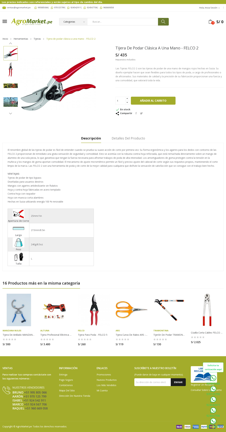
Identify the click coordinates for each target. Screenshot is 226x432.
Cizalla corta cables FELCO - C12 (207, 332)
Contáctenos (66, 385)
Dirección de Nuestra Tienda (74, 395)
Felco (81, 331)
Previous (10, 43)
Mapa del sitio (67, 390)
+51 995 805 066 (35, 392)
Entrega (63, 374)
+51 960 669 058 (36, 408)
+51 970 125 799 (35, 396)
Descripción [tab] (91, 138)
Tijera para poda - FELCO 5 (92, 334)
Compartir (136, 113)
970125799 (59, 7)
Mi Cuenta (102, 390)
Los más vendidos (106, 385)
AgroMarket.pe (24, 426)
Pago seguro (66, 379)
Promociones (104, 374)
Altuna (44, 331)
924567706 (91, 7)
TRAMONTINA (160, 331)
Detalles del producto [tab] (128, 138)
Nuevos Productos (107, 379)
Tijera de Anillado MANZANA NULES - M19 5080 (19, 334)
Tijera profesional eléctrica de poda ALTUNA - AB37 (56, 334)
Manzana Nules (12, 331)
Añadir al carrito (153, 100)
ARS (118, 331)
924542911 (75, 7)
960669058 (108, 7)
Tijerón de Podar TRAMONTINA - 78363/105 (169, 334)
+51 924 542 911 (34, 400)
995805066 (42, 7)
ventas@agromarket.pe (18, 7)
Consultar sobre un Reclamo (206, 390)
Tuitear (141, 113)
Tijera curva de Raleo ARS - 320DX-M (132, 334)
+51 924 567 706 (35, 404)
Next (10, 113)
